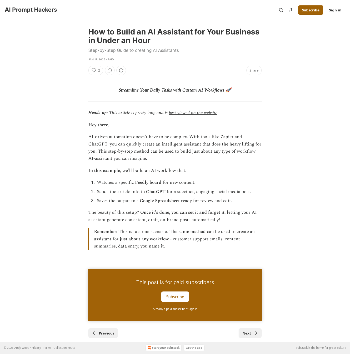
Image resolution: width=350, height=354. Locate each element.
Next (246, 333)
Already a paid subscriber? (175, 309)
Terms (47, 348)
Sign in (335, 10)
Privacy (36, 348)
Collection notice (64, 348)
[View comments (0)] (110, 70)
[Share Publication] (291, 10)
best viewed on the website (193, 112)
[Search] (281, 10)
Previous (106, 333)
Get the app (194, 348)
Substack (302, 348)
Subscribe (311, 10)
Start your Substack (166, 348)
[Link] (81, 265)
